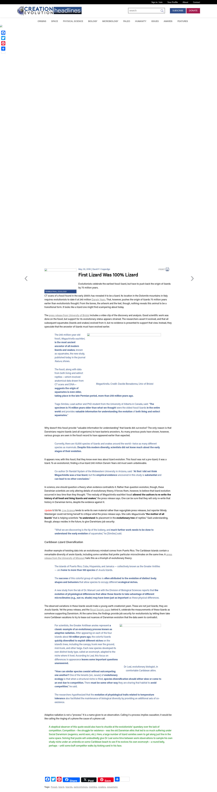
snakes (102, 787)
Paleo (126, 21)
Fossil (54, 787)
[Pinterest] (3, 43)
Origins (42, 21)
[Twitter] (3, 38)
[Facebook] (3, 32)
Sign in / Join (157, 2)
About (185, 2)
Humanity (140, 21)
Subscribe (177, 11)
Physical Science (73, 21)
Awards (168, 21)
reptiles (93, 787)
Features (182, 21)
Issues (155, 21)
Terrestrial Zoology (56, 292)
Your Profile (172, 2)
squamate (112, 787)
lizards (69, 787)
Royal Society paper (100, 610)
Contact (196, 2)
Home (31, 21)
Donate (193, 11)
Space (54, 21)
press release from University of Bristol (69, 315)
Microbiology (110, 21)
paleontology (81, 787)
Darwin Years (98, 300)
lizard (61, 787)
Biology (92, 21)
